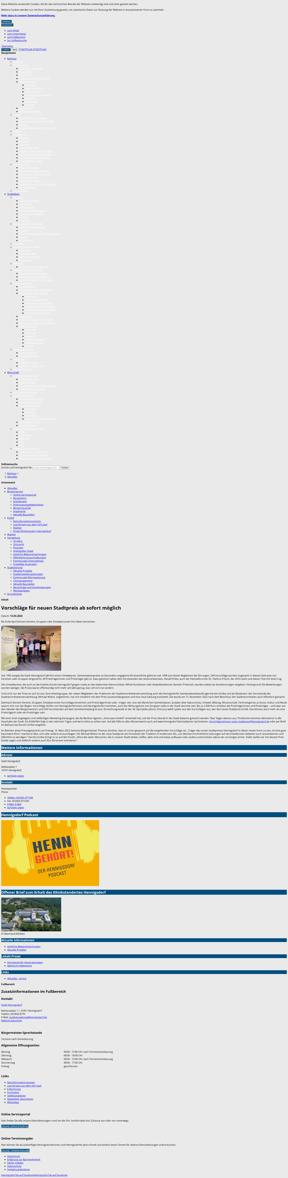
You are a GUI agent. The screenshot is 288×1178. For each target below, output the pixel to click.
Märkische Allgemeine (19, 965)
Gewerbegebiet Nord (31, 399)
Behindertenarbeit (29, 257)
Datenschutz (14, 1166)
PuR (21, 442)
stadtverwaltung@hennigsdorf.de (28, 1017)
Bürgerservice (21, 65)
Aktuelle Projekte (28, 167)
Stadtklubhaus (27, 286)
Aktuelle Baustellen (30, 111)
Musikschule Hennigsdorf (33, 293)
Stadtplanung (20, 164)
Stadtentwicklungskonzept (34, 171)
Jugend (23, 237)
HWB (22, 432)
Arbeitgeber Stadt (29, 147)
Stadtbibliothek (27, 326)
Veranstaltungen (34, 342)
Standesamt (26, 75)
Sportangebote (27, 352)
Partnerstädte (27, 207)
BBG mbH (24, 438)
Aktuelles (18, 62)
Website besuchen (11, 1020)
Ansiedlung (31, 415)
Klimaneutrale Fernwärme (34, 276)
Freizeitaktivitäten (29, 356)
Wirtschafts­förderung (25, 392)
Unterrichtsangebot (36, 299)
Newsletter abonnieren (20, 1099)
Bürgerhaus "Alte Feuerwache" (36, 290)
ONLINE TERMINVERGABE (15, 1150)
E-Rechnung (14, 1089)
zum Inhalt (13, 30)
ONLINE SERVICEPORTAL (14, 1126)
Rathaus (11, 58)
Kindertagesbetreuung (32, 227)
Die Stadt (18, 197)
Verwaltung (19, 134)
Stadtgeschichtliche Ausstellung (37, 323)
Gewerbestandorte (24, 395)
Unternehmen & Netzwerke (40, 418)
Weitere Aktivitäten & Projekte (36, 280)
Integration (25, 260)
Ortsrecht (24, 141)
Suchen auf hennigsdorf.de (16, 467)
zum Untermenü (16, 33)
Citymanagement (29, 177)
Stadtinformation (29, 362)
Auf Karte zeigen (15, 776)
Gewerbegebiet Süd (30, 402)
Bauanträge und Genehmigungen (38, 184)
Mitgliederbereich (35, 339)
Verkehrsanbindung (18, 1169)
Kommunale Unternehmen (34, 157)
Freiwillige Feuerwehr (31, 161)
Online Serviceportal (30, 68)
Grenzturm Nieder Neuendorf (36, 319)
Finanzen (24, 144)
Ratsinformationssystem (33, 118)
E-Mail (14, 804)
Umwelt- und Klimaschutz (27, 270)
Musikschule (26, 240)
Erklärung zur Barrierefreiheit (23, 1159)
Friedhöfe (24, 220)
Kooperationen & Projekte (40, 306)
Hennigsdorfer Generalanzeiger (25, 962)
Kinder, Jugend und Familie (28, 223)
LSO (21, 445)
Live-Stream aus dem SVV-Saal (36, 121)
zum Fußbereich (16, 37)
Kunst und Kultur (23, 283)
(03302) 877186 (20, 797)
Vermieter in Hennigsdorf (33, 266)
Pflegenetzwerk (27, 253)
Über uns (30, 333)
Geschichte (25, 204)
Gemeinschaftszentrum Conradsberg (40, 233)
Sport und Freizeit (23, 349)
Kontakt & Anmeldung (37, 313)
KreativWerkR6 (27, 382)
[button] (31, 648)
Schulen (23, 230)
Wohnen (18, 263)
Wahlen (23, 124)
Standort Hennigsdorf (25, 375)
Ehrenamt (24, 250)
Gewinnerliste (33, 91)
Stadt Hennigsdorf (11, 1005)
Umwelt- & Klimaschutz (26, 448)
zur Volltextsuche (17, 40)
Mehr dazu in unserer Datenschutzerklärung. (28, 15)
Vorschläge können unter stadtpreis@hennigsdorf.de (239, 721)
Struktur (24, 138)
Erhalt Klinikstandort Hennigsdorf (38, 128)
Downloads (31, 101)
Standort (30, 412)
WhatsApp (13, 1102)
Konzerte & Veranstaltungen (41, 309)
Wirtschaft (13, 372)
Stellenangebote (16, 1095)
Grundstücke (20, 190)
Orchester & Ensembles (38, 303)
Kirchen (23, 217)
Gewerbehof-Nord (29, 422)
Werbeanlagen (27, 187)
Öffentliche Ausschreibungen (35, 154)
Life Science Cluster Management (38, 385)
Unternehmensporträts (32, 389)
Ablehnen (6, 21)
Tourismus (19, 359)
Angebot (30, 336)
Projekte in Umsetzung (38, 95)
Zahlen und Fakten (29, 200)
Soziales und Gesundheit (27, 247)
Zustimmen (7, 25)
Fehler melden (15, 1162)
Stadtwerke (25, 435)
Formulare (13, 1092)
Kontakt (29, 105)
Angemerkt (25, 108)
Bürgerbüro (26, 71)
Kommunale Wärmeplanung (35, 174)
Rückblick (30, 98)
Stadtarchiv (25, 316)
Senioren (18, 243)
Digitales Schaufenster (32, 210)
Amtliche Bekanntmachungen (35, 151)
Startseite (30, 85)
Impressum (13, 1156)
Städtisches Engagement (33, 273)
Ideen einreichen (34, 88)
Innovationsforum (29, 405)
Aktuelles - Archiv (16, 978)
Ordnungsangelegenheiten (34, 78)
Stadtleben (13, 194)
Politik (16, 114)
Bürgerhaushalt (28, 81)
